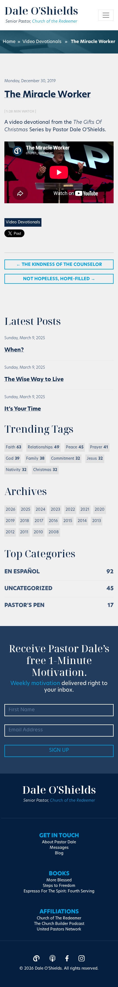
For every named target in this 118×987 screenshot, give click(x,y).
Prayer (99, 447)
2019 (10, 521)
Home (9, 42)
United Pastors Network (59, 929)
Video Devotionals (42, 42)
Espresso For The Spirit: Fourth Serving (59, 891)
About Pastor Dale (59, 842)
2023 (55, 510)
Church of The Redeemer (59, 918)
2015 (67, 521)
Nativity (16, 470)
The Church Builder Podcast (59, 924)
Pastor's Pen (24, 605)
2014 (82, 521)
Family (35, 459)
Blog (59, 853)
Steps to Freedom (59, 886)
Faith (13, 447)
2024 (40, 510)
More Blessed (59, 880)
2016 (53, 521)
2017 (39, 521)
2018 (24, 521)
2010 (38, 532)
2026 (10, 510)
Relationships (43, 447)
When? (14, 350)
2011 (24, 532)
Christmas (45, 470)
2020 (100, 510)
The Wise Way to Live (34, 380)
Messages (59, 848)
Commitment (65, 459)
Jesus (95, 459)
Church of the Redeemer (54, 22)
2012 (10, 532)
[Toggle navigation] (106, 15)
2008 (54, 532)
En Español (22, 572)
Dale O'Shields (41, 10)
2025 (25, 510)
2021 (84, 510)
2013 (96, 521)
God (12, 459)
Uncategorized (28, 589)
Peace (74, 447)
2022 (70, 510)
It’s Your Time (22, 409)
